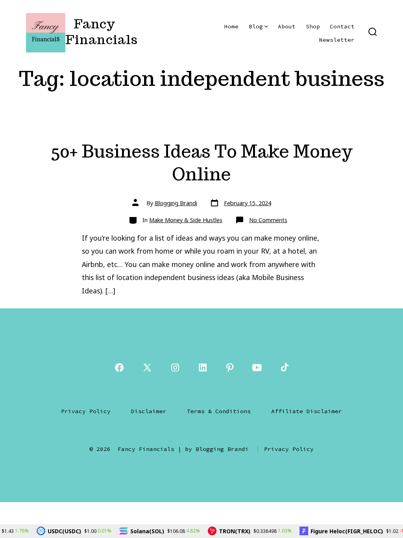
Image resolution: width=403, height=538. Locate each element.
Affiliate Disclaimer (306, 411)
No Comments (268, 220)
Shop (313, 26)
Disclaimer (148, 411)
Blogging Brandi (176, 203)
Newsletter (337, 39)
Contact (342, 26)
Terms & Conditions (219, 411)
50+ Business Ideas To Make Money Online (202, 162)
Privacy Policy (86, 411)
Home (231, 26)
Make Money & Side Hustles (185, 220)
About (287, 26)
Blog (256, 26)
